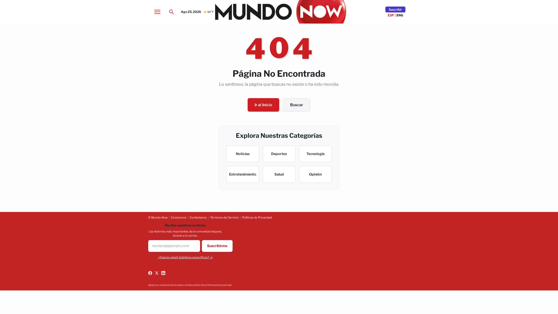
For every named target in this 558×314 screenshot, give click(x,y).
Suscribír (395, 9)
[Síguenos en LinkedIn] (163, 273)
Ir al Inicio (263, 104)
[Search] (171, 12)
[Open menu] (157, 12)
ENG (399, 15)
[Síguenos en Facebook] (150, 273)
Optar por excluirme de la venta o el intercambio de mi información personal (189, 285)
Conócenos (178, 217)
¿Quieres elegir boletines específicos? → (185, 257)
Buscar (296, 104)
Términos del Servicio (224, 217)
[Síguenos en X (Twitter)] (157, 273)
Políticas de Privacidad (257, 217)
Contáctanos (198, 217)
